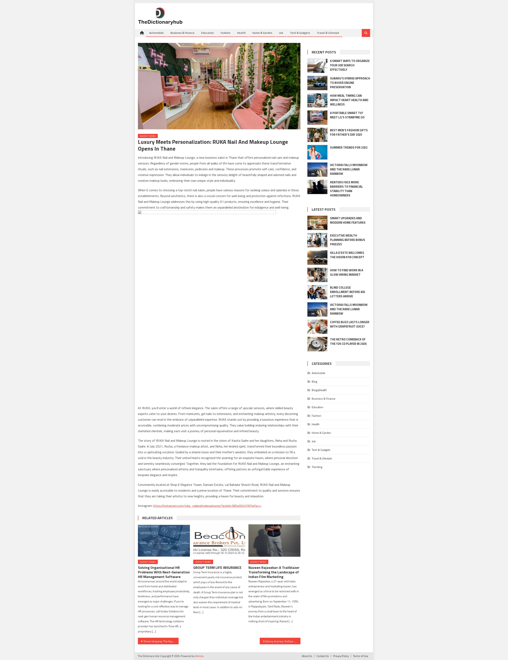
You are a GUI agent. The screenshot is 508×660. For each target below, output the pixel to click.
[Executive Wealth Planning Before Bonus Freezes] (317, 240)
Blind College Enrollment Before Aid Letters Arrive (347, 292)
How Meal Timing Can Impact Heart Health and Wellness (349, 100)
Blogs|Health (319, 390)
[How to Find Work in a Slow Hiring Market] (317, 275)
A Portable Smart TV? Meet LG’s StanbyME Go (347, 115)
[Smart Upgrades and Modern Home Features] (317, 223)
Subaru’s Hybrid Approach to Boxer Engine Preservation (350, 82)
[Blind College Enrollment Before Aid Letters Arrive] (317, 292)
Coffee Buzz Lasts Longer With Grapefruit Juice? (349, 324)
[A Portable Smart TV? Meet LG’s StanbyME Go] (317, 117)
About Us (307, 656)
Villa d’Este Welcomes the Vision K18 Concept (347, 254)
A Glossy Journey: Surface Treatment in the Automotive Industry (281, 641)
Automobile (156, 33)
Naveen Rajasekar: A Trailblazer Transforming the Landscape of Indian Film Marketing (273, 572)
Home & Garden (262, 33)
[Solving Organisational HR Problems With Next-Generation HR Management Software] (164, 540)
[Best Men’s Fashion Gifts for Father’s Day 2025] (317, 135)
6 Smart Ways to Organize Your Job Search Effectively (350, 65)
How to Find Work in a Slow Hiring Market (346, 272)
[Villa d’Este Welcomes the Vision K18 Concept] (317, 257)
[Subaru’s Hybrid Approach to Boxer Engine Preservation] (317, 83)
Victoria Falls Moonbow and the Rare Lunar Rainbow (349, 169)
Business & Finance (182, 33)
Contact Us (323, 656)
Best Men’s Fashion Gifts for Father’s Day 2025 (349, 132)
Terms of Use (360, 656)
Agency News (148, 136)
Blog (314, 381)
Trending (317, 467)
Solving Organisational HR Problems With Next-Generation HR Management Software (164, 572)
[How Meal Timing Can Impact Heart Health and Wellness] (317, 100)
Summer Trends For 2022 (349, 147)
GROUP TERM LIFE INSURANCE (217, 567)
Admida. (199, 656)
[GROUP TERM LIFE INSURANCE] (219, 540)
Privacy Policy (341, 656)
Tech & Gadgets (300, 33)
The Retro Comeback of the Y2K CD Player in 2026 (348, 341)
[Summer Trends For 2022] (317, 152)
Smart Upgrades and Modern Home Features (348, 220)
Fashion (225, 33)
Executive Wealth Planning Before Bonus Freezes (347, 239)
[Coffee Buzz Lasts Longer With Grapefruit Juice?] (317, 327)
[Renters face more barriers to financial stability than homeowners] (317, 187)
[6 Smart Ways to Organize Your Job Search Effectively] (317, 65)
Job (281, 33)
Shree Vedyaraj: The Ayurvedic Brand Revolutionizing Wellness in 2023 (161, 641)
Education (207, 33)
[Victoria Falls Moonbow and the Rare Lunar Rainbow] (317, 169)
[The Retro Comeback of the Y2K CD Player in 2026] (317, 344)
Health (241, 33)
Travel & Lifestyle (328, 33)
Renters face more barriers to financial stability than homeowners (346, 189)
